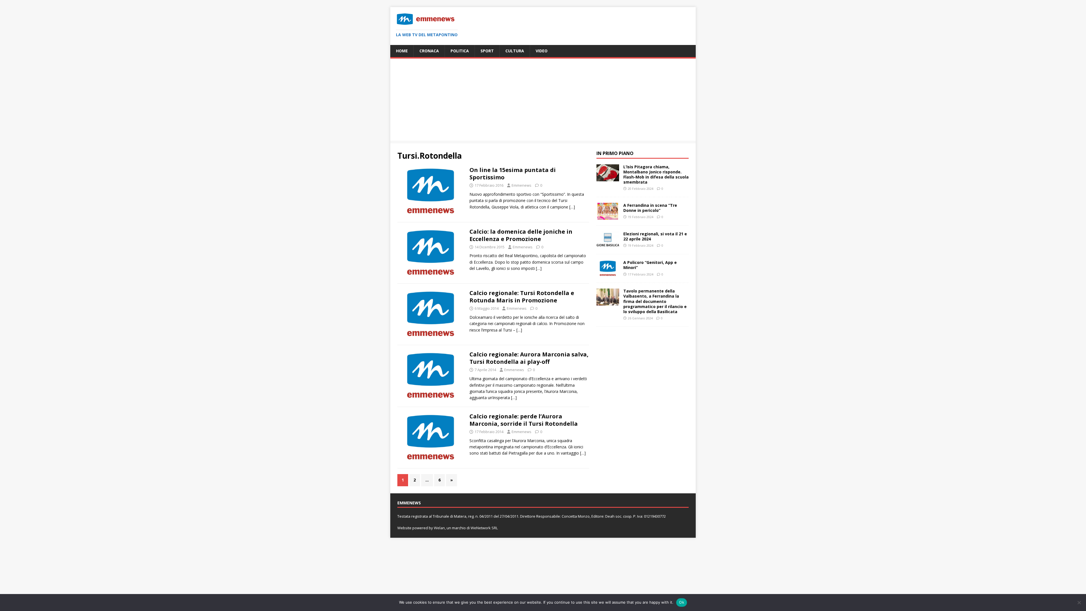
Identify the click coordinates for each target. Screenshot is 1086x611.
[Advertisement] (543, 101)
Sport (487, 50)
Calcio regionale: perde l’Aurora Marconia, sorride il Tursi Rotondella (523, 419)
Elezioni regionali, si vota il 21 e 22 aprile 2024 (655, 236)
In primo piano (615, 153)
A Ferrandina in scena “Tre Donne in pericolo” (650, 208)
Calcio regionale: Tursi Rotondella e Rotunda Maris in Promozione (521, 296)
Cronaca (429, 50)
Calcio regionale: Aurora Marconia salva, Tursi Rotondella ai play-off (529, 357)
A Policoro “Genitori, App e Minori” (650, 265)
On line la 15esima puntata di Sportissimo (512, 173)
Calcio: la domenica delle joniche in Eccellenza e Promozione (520, 235)
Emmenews (521, 185)
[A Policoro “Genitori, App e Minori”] (607, 273)
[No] (1079, 602)
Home (402, 50)
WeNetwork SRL (484, 527)
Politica (460, 50)
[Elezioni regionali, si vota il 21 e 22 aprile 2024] (607, 245)
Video (542, 50)
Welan (439, 527)
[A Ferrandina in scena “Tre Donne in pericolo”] (607, 216)
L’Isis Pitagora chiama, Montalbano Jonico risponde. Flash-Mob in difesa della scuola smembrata (656, 174)
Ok (681, 602)
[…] (572, 207)
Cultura (514, 50)
